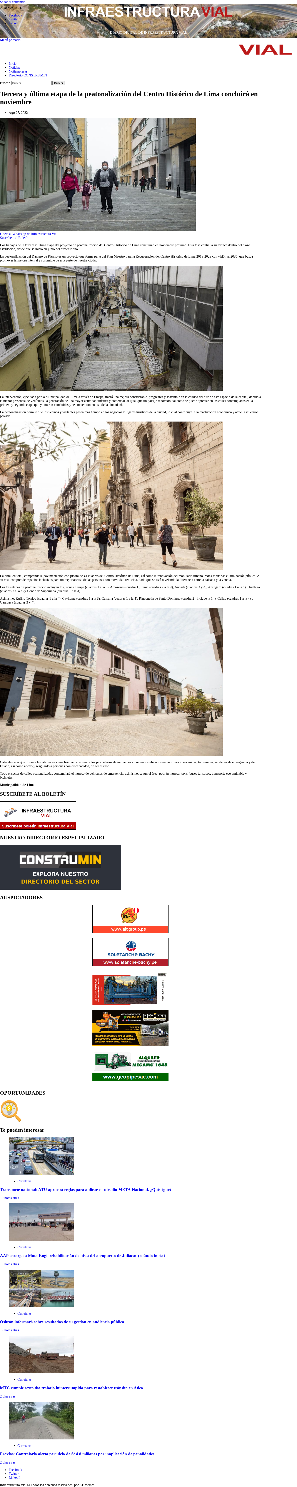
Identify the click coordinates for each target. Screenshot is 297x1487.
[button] (10, 40)
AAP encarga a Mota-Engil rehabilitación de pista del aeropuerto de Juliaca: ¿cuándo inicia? (83, 1255)
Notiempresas (18, 71)
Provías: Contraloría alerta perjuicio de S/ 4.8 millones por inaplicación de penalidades (77, 1454)
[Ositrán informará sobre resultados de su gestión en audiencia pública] (41, 1306)
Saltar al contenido (12, 2)
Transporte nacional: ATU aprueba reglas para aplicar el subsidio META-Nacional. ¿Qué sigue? (86, 1189)
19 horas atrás (9, 1198)
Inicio (13, 63)
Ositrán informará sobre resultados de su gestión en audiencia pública (62, 1322)
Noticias (14, 67)
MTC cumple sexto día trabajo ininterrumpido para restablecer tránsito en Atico (71, 1388)
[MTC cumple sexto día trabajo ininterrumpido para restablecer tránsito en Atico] (41, 1372)
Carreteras (24, 1181)
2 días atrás (7, 1396)
